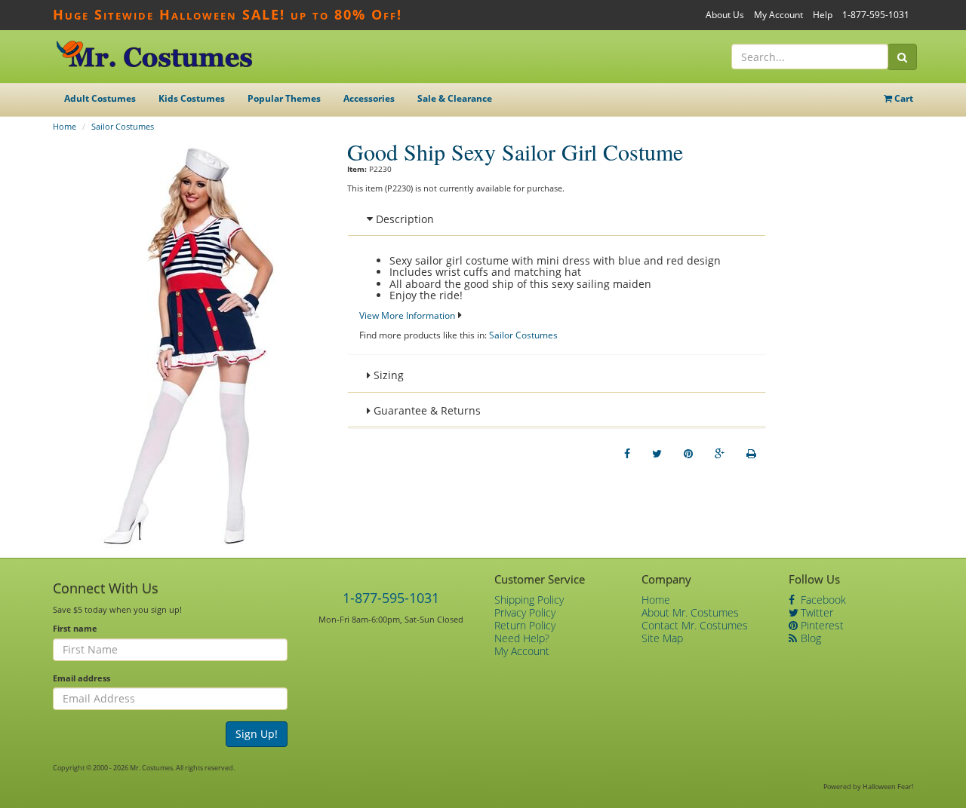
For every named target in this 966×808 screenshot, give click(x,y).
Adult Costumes (100, 98)
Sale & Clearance (454, 98)
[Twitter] (657, 453)
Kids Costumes (191, 98)
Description (403, 219)
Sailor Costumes (122, 126)
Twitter (815, 612)
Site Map (662, 638)
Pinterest (821, 625)
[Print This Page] (751, 453)
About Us (725, 14)
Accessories (369, 98)
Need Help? (521, 638)
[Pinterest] (688, 453)
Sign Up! (256, 734)
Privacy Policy (524, 612)
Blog (809, 638)
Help (822, 14)
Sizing (387, 375)
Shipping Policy (529, 599)
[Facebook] (627, 453)
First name (75, 628)
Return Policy (524, 625)
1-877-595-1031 (875, 14)
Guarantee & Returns (426, 410)
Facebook (822, 599)
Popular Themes (284, 98)
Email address (81, 678)
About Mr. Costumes (690, 612)
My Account (778, 14)
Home (64, 126)
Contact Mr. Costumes (694, 625)
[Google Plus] (719, 453)
